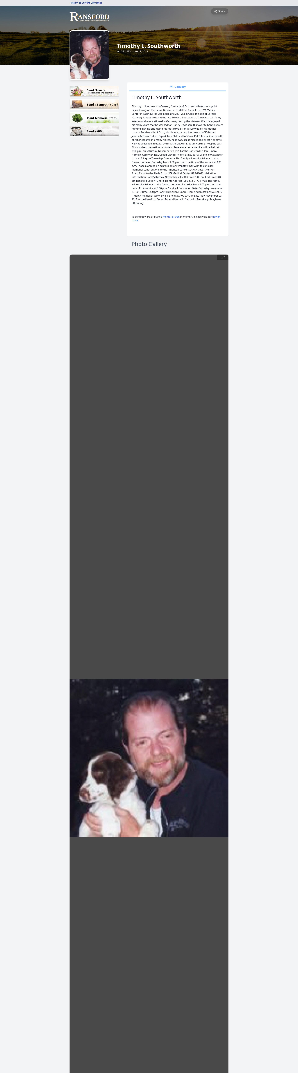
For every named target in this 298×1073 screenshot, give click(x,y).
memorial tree (171, 216)
